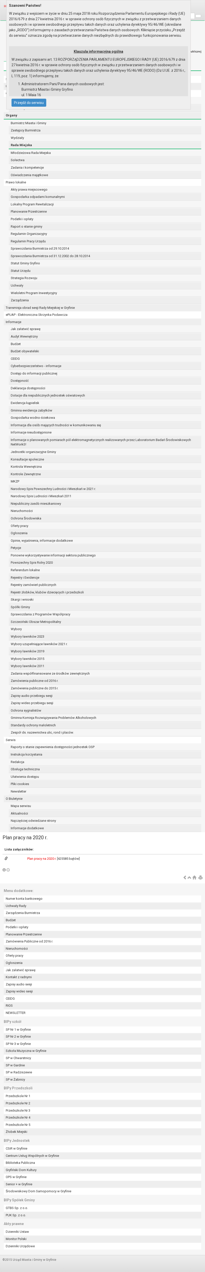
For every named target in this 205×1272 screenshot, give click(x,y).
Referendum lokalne (25, 570)
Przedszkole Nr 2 (18, 1103)
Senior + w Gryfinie (19, 1184)
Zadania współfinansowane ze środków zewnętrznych (50, 673)
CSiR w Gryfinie (16, 1148)
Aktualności (19, 813)
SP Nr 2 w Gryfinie (18, 1036)
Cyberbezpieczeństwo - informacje (36, 366)
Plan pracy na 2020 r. (42, 858)
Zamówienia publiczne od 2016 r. (34, 681)
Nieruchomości (22, 511)
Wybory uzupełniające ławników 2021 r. (39, 644)
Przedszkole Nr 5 (18, 1125)
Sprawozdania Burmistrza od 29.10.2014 (40, 248)
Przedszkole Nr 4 (18, 1117)
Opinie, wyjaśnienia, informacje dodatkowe (42, 540)
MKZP (15, 481)
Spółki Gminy (20, 607)
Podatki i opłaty (22, 219)
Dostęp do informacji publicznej (34, 373)
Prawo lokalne (16, 182)
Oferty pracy (19, 526)
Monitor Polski (16, 1239)
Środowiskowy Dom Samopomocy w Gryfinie (38, 1191)
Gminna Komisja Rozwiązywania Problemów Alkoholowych (53, 718)
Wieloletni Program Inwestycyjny (34, 293)
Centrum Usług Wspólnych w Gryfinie (32, 1156)
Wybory (16, 629)
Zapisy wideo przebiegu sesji (32, 703)
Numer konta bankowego (24, 898)
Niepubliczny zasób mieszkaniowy (36, 503)
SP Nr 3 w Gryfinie (18, 1044)
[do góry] (190, 877)
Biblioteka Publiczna (20, 1163)
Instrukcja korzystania (26, 754)
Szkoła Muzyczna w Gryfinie (26, 1051)
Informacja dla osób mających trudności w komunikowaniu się (56, 425)
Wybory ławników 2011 (27, 666)
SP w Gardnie (15, 1065)
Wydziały (17, 138)
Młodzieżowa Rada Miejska (31, 153)
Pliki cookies (20, 784)
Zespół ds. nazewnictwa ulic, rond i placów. (42, 732)
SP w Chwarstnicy (18, 1058)
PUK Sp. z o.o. (16, 1215)
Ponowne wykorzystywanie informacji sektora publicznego (53, 555)
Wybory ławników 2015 (27, 659)
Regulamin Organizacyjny (29, 234)
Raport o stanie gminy (26, 226)
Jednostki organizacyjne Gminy (33, 452)
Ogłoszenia (19, 533)
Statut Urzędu (20, 271)
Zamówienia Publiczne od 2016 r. (29, 941)
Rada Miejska (21, 145)
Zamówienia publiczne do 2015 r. (34, 688)
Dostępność (20, 381)
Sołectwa (17, 160)
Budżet (16, 344)
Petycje (16, 548)
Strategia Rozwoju (24, 278)
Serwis (11, 740)
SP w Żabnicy (15, 1079)
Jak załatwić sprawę (25, 329)
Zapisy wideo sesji (19, 991)
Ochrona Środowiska (26, 518)
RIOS (9, 1005)
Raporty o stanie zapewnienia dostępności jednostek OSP (52, 747)
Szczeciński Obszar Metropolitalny (36, 622)
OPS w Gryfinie (16, 1177)
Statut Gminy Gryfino (25, 263)
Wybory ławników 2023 (27, 636)
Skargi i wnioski (22, 599)
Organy (11, 115)
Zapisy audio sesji (19, 984)
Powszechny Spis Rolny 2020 (32, 562)
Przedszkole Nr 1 (18, 1096)
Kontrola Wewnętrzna (26, 466)
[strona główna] (194, 877)
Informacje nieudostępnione (31, 432)
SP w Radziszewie (19, 1072)
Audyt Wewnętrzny (24, 336)
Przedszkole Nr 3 (18, 1110)
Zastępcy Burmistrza (25, 130)
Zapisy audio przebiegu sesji (31, 696)
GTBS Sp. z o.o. (17, 1208)
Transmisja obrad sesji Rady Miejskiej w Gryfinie (40, 308)
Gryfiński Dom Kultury (21, 1170)
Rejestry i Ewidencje (25, 577)
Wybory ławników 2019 (27, 651)
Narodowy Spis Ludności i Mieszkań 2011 (41, 496)
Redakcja (17, 762)
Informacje (13, 322)
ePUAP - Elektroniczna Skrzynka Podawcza (37, 315)
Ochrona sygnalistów (26, 710)
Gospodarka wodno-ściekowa (33, 418)
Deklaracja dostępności (28, 388)
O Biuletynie (14, 799)
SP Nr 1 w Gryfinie (18, 1029)
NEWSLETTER (16, 1013)
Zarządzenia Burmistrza (23, 913)
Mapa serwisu (21, 806)
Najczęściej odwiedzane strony (33, 821)
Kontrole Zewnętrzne (26, 474)
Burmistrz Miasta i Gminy (28, 123)
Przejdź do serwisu (29, 103)
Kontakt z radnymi (19, 977)
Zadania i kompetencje (27, 167)
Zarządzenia (20, 300)
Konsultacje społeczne (27, 459)
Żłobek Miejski (16, 1132)
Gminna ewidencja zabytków (31, 410)
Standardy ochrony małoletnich (33, 725)
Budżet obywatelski (25, 351)
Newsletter (18, 791)
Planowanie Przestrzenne (29, 211)
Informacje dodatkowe (27, 828)
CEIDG (15, 359)
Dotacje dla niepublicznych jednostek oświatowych (48, 395)
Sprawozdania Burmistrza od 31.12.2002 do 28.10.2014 (50, 256)
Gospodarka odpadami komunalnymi (38, 197)
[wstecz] (185, 877)
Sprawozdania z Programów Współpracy (40, 614)
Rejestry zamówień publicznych (33, 585)
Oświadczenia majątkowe (29, 175)
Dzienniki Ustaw (17, 1232)
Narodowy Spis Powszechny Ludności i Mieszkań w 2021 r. (53, 489)
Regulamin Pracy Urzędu (28, 241)
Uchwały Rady (16, 906)
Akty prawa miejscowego (29, 189)
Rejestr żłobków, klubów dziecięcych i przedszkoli (47, 592)
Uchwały (17, 285)
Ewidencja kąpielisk (25, 403)
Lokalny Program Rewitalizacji (32, 204)
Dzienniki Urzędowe (20, 1246)
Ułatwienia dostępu (25, 777)
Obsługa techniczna (25, 769)
